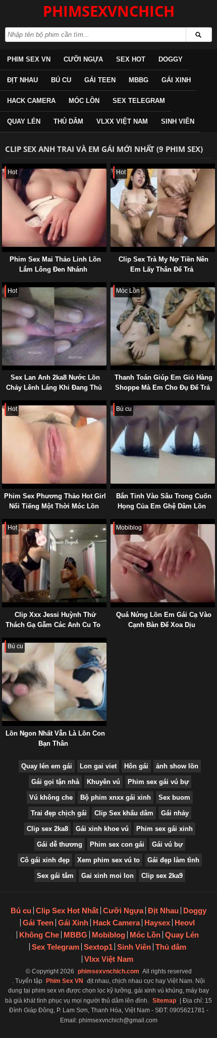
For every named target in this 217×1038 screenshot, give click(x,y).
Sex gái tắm (55, 875)
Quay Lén (23, 121)
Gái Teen (100, 80)
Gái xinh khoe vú (102, 829)
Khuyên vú (103, 782)
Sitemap (164, 1000)
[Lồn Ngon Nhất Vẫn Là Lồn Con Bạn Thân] (4, 642)
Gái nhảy (175, 813)
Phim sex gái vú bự (158, 782)
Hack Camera (31, 101)
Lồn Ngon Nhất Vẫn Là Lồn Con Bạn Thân (55, 738)
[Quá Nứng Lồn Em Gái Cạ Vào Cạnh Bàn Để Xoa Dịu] (113, 524)
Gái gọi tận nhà (55, 782)
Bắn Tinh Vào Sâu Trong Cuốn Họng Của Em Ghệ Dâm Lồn (163, 501)
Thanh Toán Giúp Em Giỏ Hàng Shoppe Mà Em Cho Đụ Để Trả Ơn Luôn (163, 387)
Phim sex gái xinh (164, 829)
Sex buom (174, 797)
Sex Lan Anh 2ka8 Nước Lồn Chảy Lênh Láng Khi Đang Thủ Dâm (54, 387)
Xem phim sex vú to (108, 860)
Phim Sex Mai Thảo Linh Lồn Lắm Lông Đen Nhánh (55, 264)
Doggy (170, 59)
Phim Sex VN (28, 59)
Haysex (157, 922)
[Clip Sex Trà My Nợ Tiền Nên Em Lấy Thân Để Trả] (113, 168)
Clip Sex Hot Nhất (67, 910)
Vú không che (51, 797)
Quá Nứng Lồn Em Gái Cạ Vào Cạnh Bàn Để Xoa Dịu (163, 620)
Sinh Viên (177, 121)
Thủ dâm (68, 121)
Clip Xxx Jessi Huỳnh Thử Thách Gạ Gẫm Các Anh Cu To (53, 620)
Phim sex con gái (117, 844)
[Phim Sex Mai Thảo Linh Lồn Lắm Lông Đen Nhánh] (4, 168)
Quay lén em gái (46, 766)
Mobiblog (108, 934)
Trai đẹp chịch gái (59, 813)
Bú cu (61, 80)
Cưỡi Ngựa (83, 59)
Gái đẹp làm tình (173, 860)
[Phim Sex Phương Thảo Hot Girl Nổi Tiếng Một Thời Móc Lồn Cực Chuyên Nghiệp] (4, 405)
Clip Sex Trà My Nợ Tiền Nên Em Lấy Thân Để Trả (163, 264)
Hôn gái (136, 766)
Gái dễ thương (59, 844)
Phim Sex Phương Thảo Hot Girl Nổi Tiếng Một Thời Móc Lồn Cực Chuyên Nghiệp (55, 506)
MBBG (138, 80)
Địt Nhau (22, 80)
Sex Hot (130, 59)
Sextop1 (98, 947)
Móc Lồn (84, 101)
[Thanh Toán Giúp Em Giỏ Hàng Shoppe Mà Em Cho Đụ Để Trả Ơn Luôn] (113, 287)
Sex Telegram (139, 101)
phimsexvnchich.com (108, 971)
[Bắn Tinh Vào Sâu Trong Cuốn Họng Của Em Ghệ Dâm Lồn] (113, 405)
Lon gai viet (98, 766)
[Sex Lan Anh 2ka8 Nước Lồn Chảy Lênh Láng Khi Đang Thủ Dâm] (4, 287)
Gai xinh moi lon (107, 875)
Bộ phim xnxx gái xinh (115, 797)
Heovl (185, 922)
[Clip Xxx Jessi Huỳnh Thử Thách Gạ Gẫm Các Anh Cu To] (4, 524)
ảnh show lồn (177, 766)
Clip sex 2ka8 (47, 829)
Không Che (39, 934)
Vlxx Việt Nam (122, 121)
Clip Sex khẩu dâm (123, 813)
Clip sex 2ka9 (162, 875)
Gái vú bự (167, 844)
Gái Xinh (176, 80)
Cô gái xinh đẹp (45, 860)
